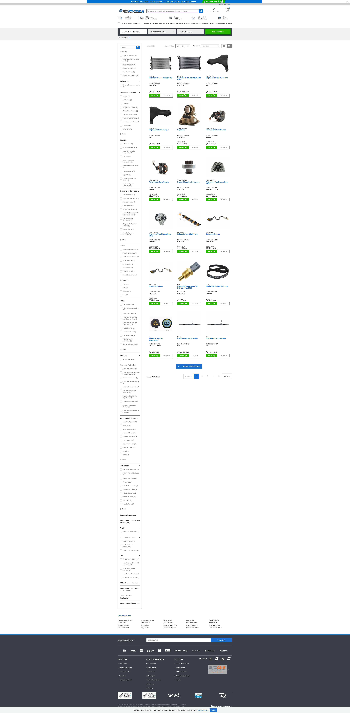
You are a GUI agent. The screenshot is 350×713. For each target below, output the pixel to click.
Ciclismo (229, 23)
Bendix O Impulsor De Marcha (188, 182)
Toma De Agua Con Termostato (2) (128, 234)
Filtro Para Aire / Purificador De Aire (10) (131, 60)
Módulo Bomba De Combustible (127, 597)
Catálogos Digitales (181, 671)
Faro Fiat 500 (190, 620)
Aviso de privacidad (124, 671)
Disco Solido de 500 (123, 625)
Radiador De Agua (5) (129, 202)
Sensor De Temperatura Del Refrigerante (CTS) (187, 287)
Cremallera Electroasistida (187, 338)
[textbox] (174, 11)
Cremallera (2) (127, 454)
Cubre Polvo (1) (127, 500)
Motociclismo (220, 23)
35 (182, 46)
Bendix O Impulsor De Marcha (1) (129, 179)
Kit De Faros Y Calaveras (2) (131, 574)
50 (187, 46)
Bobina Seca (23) (128, 144)
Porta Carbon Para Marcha (216, 130)
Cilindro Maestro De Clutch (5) (131, 474)
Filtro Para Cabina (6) (129, 64)
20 (178, 46)
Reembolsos (151, 684)
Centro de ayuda (152, 667)
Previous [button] (207, 669)
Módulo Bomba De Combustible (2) (128, 161)
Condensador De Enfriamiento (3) (128, 219)
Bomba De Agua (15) (129, 194)
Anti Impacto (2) (127, 125)
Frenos (122, 246)
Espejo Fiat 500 (145, 628)
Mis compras (222, 4)
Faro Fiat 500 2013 (123, 628)
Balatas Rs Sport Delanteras (187, 234)
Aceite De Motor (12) (129, 541)
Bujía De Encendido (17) (130, 55)
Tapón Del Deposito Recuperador (156, 339)
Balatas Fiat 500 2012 (170, 628)
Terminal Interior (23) (129, 433)
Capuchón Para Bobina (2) (130, 75)
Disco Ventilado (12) (129, 260)
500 (130, 37)
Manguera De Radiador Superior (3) (130, 224)
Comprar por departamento (130, 23)
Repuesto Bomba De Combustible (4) (129, 152)
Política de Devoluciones (154, 680)
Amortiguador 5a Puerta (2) (131, 122)
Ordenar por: (196, 45)
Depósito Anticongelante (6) (131, 198)
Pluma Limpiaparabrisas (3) (131, 118)
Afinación (123, 52)
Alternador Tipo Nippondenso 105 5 (217, 183)
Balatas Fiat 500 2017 (192, 628)
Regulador (181, 130)
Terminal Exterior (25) (129, 429)
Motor (122, 301)
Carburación (124, 81)
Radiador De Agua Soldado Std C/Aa (189, 79)
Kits (121, 556)
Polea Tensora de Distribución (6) (128, 340)
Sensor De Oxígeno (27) (130, 368)
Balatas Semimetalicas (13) (131, 257)
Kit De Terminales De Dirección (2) (129, 569)
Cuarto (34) (126, 284)
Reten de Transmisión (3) (130, 486)
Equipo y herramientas (167, 23)
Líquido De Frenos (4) (129, 359)
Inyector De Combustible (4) (131, 387)
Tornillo (123, 528)
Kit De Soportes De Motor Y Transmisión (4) (131, 564)
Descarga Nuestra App (125, 680)
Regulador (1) (127, 175)
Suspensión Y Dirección (129, 418)
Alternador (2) (127, 156)
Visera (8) (126, 103)
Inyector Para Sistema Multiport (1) (129, 406)
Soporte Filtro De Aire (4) (130, 114)
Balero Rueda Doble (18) (130, 436)
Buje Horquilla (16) (128, 440)
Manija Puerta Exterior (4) (130, 111)
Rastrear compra (180, 667)
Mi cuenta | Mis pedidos (182, 663)
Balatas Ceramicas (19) (130, 253)
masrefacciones (122, 37)
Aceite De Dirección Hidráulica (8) (128, 545)
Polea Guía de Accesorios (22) (130, 309)
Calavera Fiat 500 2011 (215, 628)
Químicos (123, 355)
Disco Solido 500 (145, 625)
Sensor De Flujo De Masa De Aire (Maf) (129, 522)
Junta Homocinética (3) (130, 489)
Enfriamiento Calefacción (129, 191)
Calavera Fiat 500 (169, 622)
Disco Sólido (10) (128, 267)
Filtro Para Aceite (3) (129, 72)
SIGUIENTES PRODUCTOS (191, 366)
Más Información (203, 710)
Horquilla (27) (127, 425)
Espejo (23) (126, 96)
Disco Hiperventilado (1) (130, 275)
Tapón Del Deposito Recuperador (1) (128, 184)
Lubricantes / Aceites (128, 537)
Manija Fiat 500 (213, 622)
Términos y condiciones (125, 667)
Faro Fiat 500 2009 (214, 625)
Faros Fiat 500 (168, 620)
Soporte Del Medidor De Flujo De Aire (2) (130, 397)
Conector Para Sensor (128, 515)
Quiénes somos (123, 663)
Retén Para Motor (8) (129, 328)
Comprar (154, 95)
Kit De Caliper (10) (128, 264)
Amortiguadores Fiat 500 (125, 620)
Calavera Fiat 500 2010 (170, 625)
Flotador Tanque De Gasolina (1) (131, 86)
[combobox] (133, 31)
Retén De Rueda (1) (128, 504)
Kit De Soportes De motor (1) (131, 577)
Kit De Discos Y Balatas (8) (130, 559)
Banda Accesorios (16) (129, 313)
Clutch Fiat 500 (122, 622)
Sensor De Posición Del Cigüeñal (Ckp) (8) (130, 323)
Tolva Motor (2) (127, 129)
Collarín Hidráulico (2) (129, 493)
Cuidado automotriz (207, 23)
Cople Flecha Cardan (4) (130, 478)
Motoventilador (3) (128, 229)
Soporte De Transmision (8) (131, 469)
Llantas (155, 23)
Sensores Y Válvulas (128, 365)
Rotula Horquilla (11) (129, 447)
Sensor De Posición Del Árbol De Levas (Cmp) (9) (130, 318)
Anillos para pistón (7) (129, 332)
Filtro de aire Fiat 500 (192, 622)
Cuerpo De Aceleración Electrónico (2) (129, 391)
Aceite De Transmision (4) (130, 550)
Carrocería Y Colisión (128, 92)
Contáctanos (151, 671)
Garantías (150, 688)
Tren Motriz (124, 466)
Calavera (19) (127, 291)
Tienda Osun (122, 676)
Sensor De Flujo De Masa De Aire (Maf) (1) (131, 411)
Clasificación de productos (183, 676)
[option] (218, 669)
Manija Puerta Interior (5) (130, 107)
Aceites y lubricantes (183, 23)
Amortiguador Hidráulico (129, 603)
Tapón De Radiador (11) (130, 147)
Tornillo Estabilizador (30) (130, 531)
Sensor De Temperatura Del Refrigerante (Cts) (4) (131, 214)
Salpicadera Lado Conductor (217, 78)
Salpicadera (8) (127, 100)
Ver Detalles (167, 95)
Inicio (229, 4)
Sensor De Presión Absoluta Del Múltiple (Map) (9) (131, 373)
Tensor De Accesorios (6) (130, 344)
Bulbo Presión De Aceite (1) (131, 401)
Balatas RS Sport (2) (129, 271)
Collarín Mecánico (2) (129, 496)
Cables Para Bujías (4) (129, 68)
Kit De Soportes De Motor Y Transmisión (130, 589)
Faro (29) (125, 287)
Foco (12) (125, 295)
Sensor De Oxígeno (213, 234)
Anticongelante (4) (128, 205)
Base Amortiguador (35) (130, 422)
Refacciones (147, 23)
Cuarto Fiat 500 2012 (192, 625)
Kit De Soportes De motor (130, 583)
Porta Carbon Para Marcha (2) (131, 166)
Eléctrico (123, 140)
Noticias (178, 680)
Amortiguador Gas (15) (130, 444)
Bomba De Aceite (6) (129, 335)
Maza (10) (126, 451)
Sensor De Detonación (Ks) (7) (131, 382)
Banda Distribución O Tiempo (217, 286)
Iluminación (124, 280)
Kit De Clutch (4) (127, 482)
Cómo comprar (152, 663)
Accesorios (195, 23)
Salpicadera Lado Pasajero (159, 130)
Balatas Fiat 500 (145, 622)
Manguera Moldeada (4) (130, 209)
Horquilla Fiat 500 (214, 620)
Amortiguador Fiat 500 (147, 620)
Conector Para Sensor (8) (130, 378)
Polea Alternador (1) (129, 171)
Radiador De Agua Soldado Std (160, 78)
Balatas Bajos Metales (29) (131, 249)
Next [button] (228, 669)
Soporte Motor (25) (128, 304)
